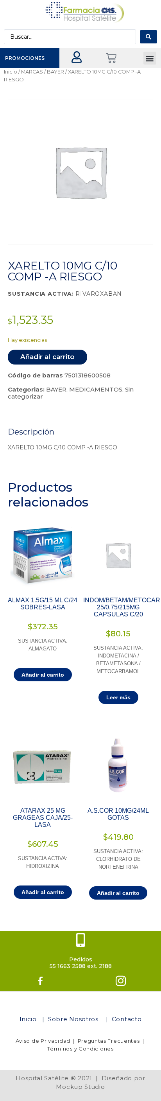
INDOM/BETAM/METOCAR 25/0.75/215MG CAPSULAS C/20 (121, 607)
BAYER (55, 72)
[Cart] (111, 58)
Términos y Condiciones (80, 1048)
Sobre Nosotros (74, 1019)
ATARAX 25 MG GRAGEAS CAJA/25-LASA (43, 817)
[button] (149, 58)
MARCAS (32, 72)
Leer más (118, 697)
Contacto (127, 1019)
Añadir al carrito (47, 357)
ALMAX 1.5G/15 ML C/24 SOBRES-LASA (42, 604)
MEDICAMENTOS (95, 389)
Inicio (10, 72)
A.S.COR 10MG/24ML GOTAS (118, 814)
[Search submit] (148, 36)
